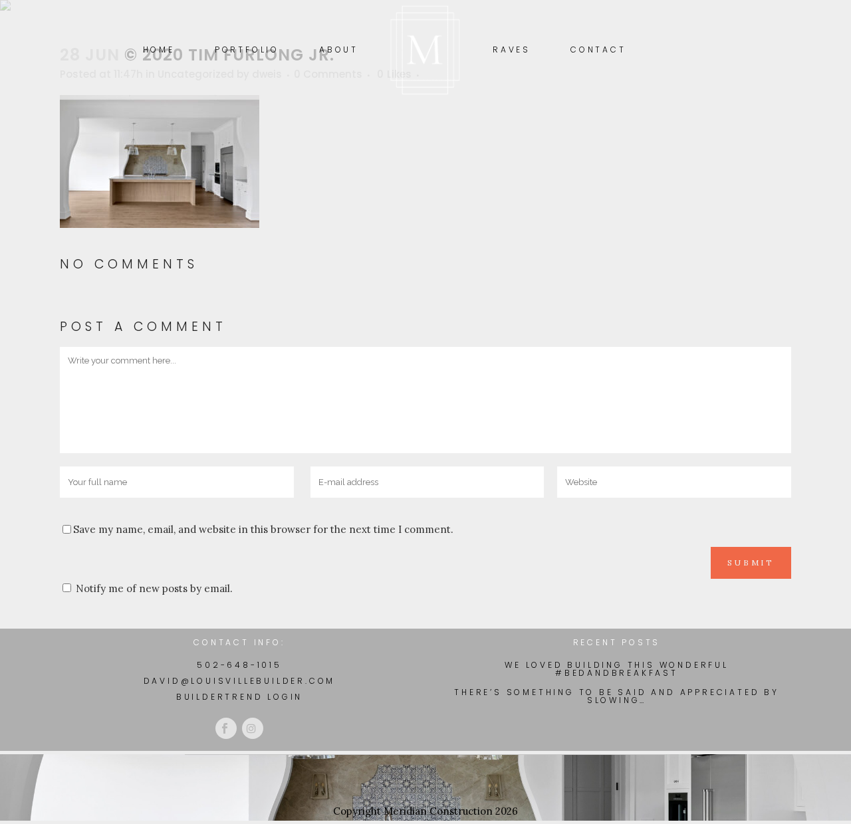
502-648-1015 (239, 664)
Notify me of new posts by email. (154, 588)
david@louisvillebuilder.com (240, 680)
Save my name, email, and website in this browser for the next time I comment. (263, 529)
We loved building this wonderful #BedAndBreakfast (617, 669)
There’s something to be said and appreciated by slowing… (616, 696)
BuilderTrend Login (239, 696)
